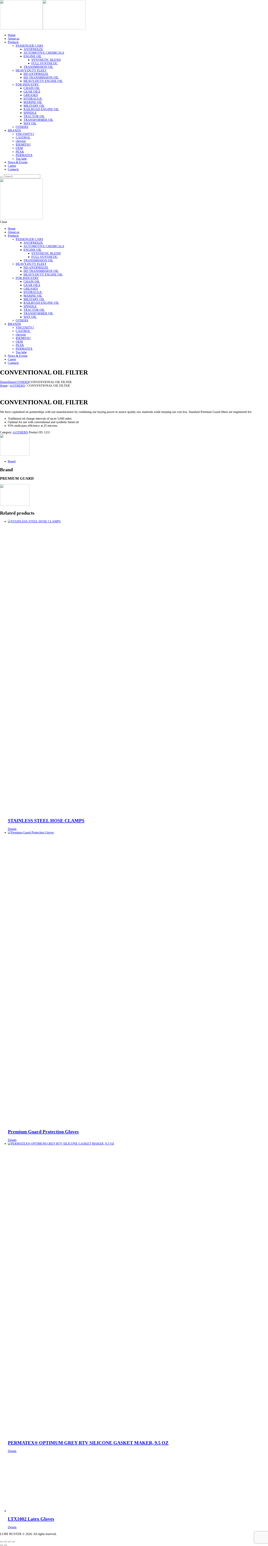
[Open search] (1, 177)
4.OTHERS (21, 382)
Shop (11, 382)
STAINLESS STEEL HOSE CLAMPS (46, 820)
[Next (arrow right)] (5, 1545)
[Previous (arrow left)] (1, 1545)
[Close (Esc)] (13, 1541)
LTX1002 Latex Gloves (31, 1518)
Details (12, 829)
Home (4, 382)
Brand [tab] (11, 461)
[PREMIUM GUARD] (14, 454)
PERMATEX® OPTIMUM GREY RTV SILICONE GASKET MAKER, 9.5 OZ (88, 1442)
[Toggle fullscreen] (5, 1541)
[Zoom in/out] (1, 1541)
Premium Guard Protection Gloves (43, 1131)
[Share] (9, 1541)
